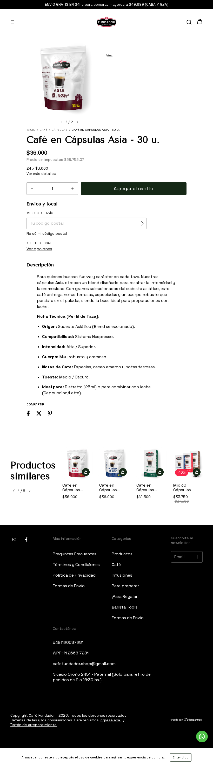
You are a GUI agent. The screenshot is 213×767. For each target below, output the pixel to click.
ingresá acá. (110, 720)
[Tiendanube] (186, 720)
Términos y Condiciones (76, 564)
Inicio (30, 130)
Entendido (181, 757)
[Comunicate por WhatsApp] (202, 736)
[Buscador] (189, 22)
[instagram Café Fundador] (14, 539)
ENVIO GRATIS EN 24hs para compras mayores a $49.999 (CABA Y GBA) (106, 4)
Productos (122, 554)
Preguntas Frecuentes (74, 554)
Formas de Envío (69, 586)
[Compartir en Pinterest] (50, 413)
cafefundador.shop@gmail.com (84, 663)
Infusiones (122, 575)
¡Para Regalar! (125, 596)
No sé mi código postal (46, 233)
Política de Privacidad (74, 575)
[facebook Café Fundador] (26, 539)
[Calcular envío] (142, 223)
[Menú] (13, 22)
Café (43, 130)
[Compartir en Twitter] (39, 413)
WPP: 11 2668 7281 (71, 653)
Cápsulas (59, 130)
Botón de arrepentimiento (33, 724)
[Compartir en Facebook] (28, 413)
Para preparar (125, 586)
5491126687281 (68, 642)
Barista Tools (124, 607)
